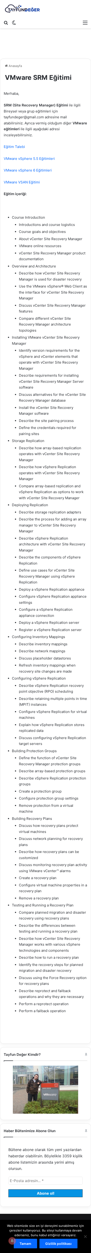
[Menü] (85, 22)
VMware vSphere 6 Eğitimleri (28, 170)
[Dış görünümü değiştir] (14, 22)
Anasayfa (15, 66)
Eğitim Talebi (14, 146)
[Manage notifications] (12, 1241)
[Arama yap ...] (6, 22)
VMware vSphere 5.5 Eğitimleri (29, 158)
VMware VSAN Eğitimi (22, 182)
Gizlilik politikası (58, 1244)
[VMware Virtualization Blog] (22, 8)
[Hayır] (85, 1236)
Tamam (25, 1244)
